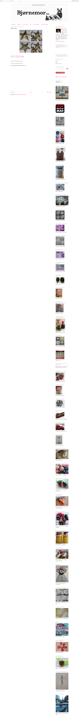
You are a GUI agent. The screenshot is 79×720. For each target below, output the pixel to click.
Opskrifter (19, 24)
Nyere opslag (13, 92)
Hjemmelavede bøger (44, 24)
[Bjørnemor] (56, 62)
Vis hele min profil (60, 41)
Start (31, 92)
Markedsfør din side (58, 63)
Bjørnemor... (39, 5)
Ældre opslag (49, 92)
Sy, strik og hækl (25, 24)
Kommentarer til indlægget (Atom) (20, 94)
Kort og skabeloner (36, 24)
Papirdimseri (13, 24)
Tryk (30, 24)
